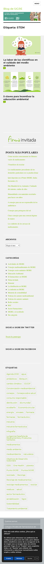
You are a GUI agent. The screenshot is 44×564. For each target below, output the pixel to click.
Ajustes (30, 558)
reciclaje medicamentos (17, 485)
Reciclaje (21, 475)
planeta (30, 465)
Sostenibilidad (13, 504)
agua (23, 374)
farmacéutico (24, 417)
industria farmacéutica (17, 427)
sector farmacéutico (16, 494)
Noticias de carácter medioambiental (21, 296)
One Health (18, 465)
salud (19, 489)
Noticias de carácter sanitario (18, 299)
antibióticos (12, 379)
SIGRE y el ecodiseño (16, 311)
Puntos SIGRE (27, 470)
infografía (11, 431)
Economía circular (26, 407)
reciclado (11, 475)
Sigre (24, 499)
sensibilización (13, 499)
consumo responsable (17, 398)
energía (10, 412)
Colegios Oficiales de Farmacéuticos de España (20, 528)
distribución (12, 403)
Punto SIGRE (13, 470)
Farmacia (30, 412)
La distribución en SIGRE (17, 286)
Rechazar (19, 558)
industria (10, 422)
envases (19, 412)
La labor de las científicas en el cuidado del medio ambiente (20, 62)
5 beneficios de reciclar (16, 164)
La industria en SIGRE (16, 289)
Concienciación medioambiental (21, 388)
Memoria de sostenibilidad (17, 292)
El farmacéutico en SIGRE (17, 276)
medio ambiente (14, 449)
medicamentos (13, 445)
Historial (11, 283)
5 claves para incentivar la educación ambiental (18, 98)
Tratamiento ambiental (17, 508)
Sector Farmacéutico (15, 308)
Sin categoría (12, 315)
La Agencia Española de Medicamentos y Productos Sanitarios (19, 438)
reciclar (33, 485)
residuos (10, 489)
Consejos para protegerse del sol (19, 210)
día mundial (25, 403)
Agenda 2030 (13, 374)
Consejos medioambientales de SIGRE (22, 267)
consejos (10, 393)
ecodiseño (11, 407)
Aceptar (8, 558)
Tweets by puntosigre (13, 336)
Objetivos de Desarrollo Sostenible (17, 460)
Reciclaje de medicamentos (19, 480)
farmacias (11, 417)
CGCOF (27, 384)
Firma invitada (13, 280)
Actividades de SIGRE (16, 264)
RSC (9, 305)
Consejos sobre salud (26, 393)
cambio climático (14, 384)
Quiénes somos (11, 521)
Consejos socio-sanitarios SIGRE (20, 270)
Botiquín (23, 379)
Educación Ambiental (15, 273)
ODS (9, 465)
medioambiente (14, 454)
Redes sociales (13, 302)
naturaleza (28, 454)
